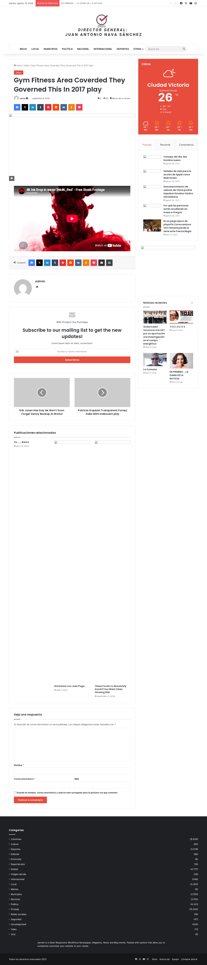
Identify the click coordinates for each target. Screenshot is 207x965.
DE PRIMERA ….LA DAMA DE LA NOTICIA (179, 375)
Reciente (165, 144)
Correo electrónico (24, 779)
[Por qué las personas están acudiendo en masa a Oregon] (152, 210)
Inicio (23, 49)
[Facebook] (17, 107)
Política (67, 49)
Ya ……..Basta (21, 442)
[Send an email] (27, 98)
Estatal (14, 869)
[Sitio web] (37, 287)
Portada (15, 909)
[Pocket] (79, 107)
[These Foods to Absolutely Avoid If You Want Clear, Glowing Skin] (112, 562)
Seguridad (16, 919)
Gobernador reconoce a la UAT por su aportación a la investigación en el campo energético (154, 335)
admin (23, 98)
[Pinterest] (48, 107)
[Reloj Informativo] (103, 25)
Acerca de (164, 959)
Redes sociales (18, 914)
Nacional (83, 49)
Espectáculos (18, 864)
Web (76, 779)
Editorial (15, 854)
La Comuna (150, 369)
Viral (13, 934)
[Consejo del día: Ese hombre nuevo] (152, 161)
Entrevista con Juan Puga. (69, 686)
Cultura (14, 844)
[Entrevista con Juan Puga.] (72, 562)
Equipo (175, 959)
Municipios (50, 49)
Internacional (103, 49)
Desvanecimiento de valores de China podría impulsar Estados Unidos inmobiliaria (178, 191)
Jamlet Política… (69, 3)
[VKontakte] (63, 107)
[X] (25, 107)
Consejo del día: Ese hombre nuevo (175, 158)
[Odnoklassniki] (71, 107)
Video (26, 65)
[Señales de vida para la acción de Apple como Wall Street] (152, 176)
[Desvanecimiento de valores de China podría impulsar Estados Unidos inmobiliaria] (152, 191)
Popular (147, 144)
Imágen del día (18, 874)
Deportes (123, 49)
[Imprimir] (109, 263)
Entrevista (16, 859)
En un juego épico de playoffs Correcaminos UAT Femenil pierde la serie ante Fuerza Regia (177, 226)
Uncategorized (18, 924)
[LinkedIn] (32, 107)
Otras (137, 49)
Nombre (19, 765)
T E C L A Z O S (177, 326)
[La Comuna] (155, 359)
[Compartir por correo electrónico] (101, 263)
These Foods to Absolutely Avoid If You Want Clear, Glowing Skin (110, 689)
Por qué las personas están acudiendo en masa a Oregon (175, 209)
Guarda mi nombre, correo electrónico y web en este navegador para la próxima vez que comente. (67, 792)
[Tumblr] (40, 107)
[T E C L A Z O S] (181, 317)
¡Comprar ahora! (189, 959)
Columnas (16, 839)
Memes (14, 889)
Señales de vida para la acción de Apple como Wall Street (177, 175)
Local (35, 49)
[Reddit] (56, 107)
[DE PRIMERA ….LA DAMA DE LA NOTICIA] (181, 360)
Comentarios (186, 144)
